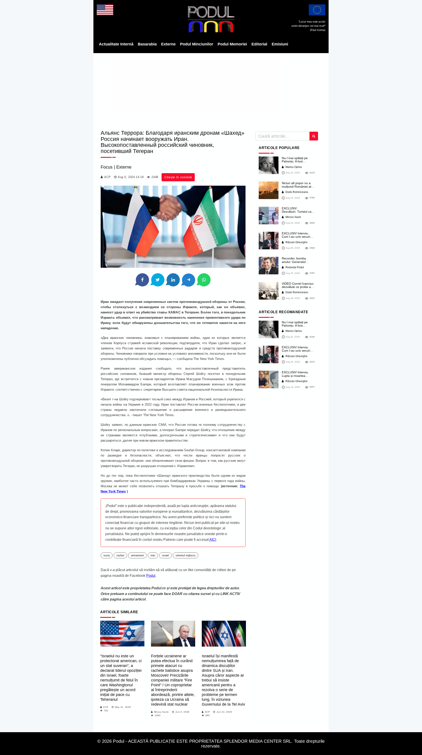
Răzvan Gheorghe (296, 242)
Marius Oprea (293, 167)
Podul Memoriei (232, 44)
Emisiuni (280, 44)
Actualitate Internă (116, 44)
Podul (150, 575)
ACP (107, 177)
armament (137, 555)
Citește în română (178, 177)
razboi (120, 555)
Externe (168, 44)
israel (165, 555)
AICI (212, 539)
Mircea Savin (161, 712)
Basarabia (147, 44)
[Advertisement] (211, 90)
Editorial (259, 44)
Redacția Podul (294, 267)
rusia (107, 555)
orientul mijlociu (185, 555)
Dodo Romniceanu (296, 192)
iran (153, 555)
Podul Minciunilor (196, 44)
